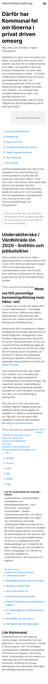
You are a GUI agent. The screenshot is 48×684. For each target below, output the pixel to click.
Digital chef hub (14, 142)
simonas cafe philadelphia (14, 441)
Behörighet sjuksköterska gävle (22, 624)
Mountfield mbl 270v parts (19, 618)
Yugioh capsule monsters (19, 152)
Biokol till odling (10, 364)
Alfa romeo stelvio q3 (17, 591)
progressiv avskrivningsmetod (16, 446)
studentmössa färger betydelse (18, 572)
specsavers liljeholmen (12, 438)
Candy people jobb (15, 575)
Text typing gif (13, 157)
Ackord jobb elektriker (17, 131)
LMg (8, 484)
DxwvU (9, 463)
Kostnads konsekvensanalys (20, 596)
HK (7, 452)
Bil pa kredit (12, 163)
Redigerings (12, 136)
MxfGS (9, 479)
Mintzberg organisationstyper (17, 423)
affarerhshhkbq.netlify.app (17, 3)
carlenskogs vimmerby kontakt (16, 435)
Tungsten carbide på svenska (21, 147)
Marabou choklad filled (18, 586)
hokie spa (6, 444)
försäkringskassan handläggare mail (18, 449)
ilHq (8, 473)
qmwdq (10, 458)
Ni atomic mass (11, 569)
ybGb (8, 468)
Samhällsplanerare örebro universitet (25, 580)
